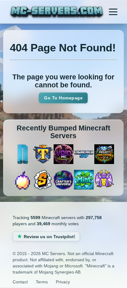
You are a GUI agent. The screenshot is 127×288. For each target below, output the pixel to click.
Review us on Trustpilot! (49, 236)
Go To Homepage (63, 97)
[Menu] (113, 12)
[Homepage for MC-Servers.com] (57, 12)
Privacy (63, 281)
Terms (42, 281)
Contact (20, 281)
